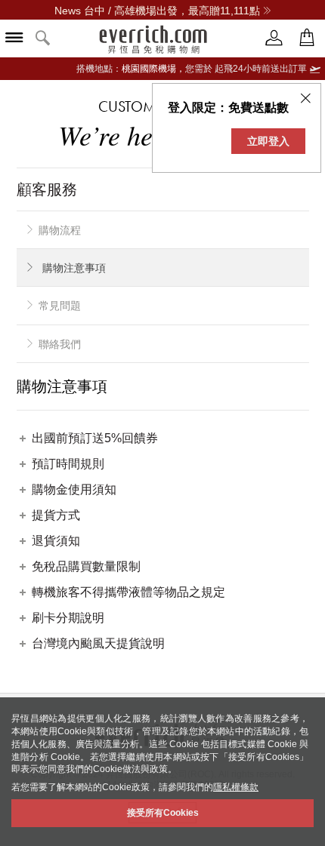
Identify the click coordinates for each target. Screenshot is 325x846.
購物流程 (60, 230)
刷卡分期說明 (68, 617)
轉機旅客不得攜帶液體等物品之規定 (128, 592)
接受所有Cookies (163, 813)
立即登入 (268, 141)
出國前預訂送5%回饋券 (95, 438)
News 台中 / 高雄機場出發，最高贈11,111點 (157, 11)
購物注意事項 (74, 268)
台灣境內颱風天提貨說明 (98, 643)
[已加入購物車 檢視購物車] (306, 38)
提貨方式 (56, 515)
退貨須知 (56, 540)
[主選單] (14, 38)
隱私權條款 (235, 787)
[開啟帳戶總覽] (274, 38)
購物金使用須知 (74, 489)
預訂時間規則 (68, 463)
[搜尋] (43, 38)
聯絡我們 (60, 344)
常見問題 (60, 306)
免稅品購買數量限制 (86, 566)
